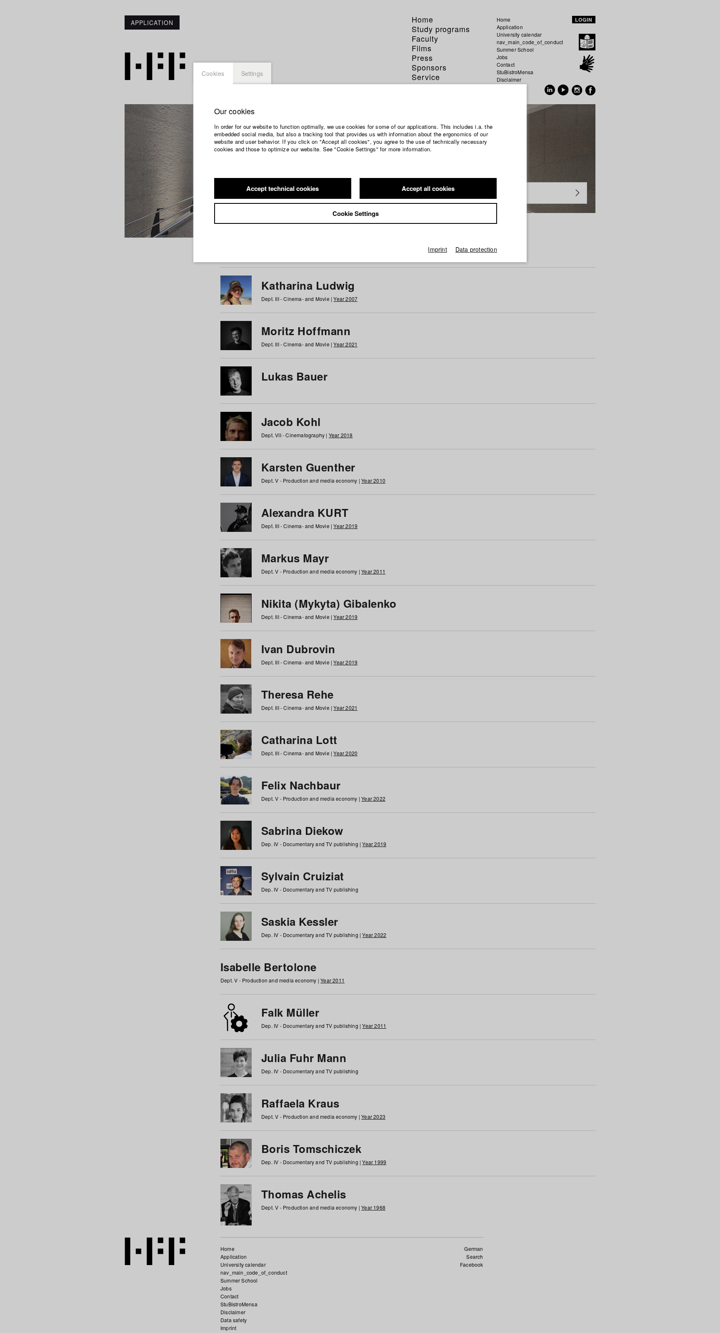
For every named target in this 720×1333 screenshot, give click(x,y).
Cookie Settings (355, 213)
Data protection (476, 249)
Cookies (213, 73)
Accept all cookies (428, 188)
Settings (252, 73)
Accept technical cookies (282, 188)
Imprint (437, 249)
